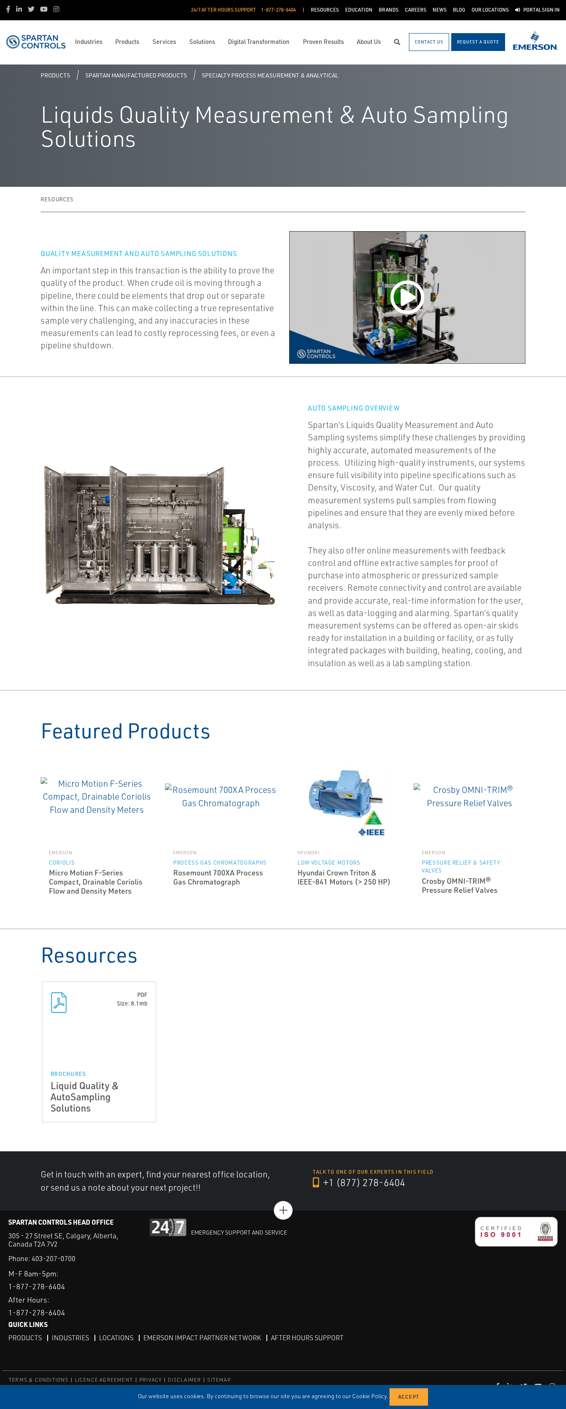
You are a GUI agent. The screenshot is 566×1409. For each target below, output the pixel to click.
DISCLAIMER (184, 1380)
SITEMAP (218, 1380)
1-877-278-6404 (36, 1286)
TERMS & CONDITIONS (39, 1380)
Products (55, 75)
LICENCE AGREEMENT (104, 1380)
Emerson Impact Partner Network (202, 1338)
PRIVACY (150, 1380)
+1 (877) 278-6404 (363, 1182)
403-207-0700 (53, 1258)
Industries (70, 1338)
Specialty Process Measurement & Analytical (270, 75)
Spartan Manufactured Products (136, 75)
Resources (57, 199)
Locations (116, 1338)
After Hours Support (307, 1338)
